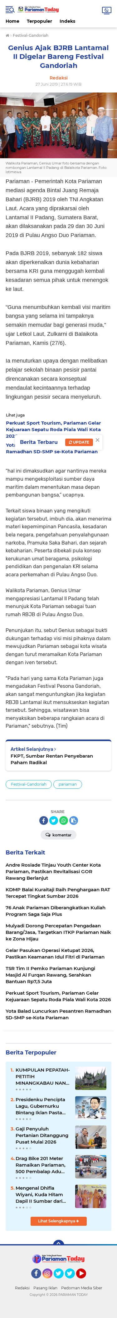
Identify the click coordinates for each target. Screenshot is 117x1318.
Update (80, 442)
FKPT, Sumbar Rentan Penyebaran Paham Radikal (52, 759)
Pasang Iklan (45, 1288)
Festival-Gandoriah (28, 784)
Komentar (61, 835)
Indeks (67, 21)
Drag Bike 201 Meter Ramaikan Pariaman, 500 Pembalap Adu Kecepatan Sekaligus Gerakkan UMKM (41, 1165)
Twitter (61, 1281)
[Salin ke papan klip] (73, 820)
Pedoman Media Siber (81, 1288)
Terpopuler (39, 21)
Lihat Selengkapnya (57, 1221)
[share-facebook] (43, 820)
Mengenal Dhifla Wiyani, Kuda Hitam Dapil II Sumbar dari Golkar (39, 1194)
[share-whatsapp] (63, 820)
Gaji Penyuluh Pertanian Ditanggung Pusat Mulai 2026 (42, 1135)
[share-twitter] (53, 820)
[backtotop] (58, 1245)
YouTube (85, 1281)
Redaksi (22, 1288)
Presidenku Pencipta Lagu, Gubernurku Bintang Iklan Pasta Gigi (40, 1106)
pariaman (68, 784)
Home (12, 21)
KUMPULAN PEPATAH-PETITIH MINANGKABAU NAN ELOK (43, 1076)
